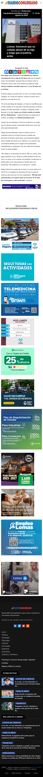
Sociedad (5, 638)
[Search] (41, 3)
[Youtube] (23, 625)
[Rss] (27, 625)
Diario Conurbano (36, 767)
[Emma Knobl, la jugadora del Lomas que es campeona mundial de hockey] (8, 694)
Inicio (4, 632)
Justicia (5, 643)
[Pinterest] (19, 72)
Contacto (27, 773)
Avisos (36, 773)
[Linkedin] (15, 72)
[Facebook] (6, 72)
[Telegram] (32, 72)
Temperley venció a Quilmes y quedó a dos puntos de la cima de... (26, 708)
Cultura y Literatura (10, 654)
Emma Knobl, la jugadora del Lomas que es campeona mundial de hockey (27, 696)
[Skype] (36, 72)
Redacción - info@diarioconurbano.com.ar (21, 207)
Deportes (5, 649)
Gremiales (6, 646)
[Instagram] (28, 72)
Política (5, 635)
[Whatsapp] (24, 72)
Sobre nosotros (16, 773)
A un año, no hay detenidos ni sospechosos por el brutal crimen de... (27, 684)
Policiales (6, 640)
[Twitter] (19, 625)
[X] (11, 72)
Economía (6, 652)
